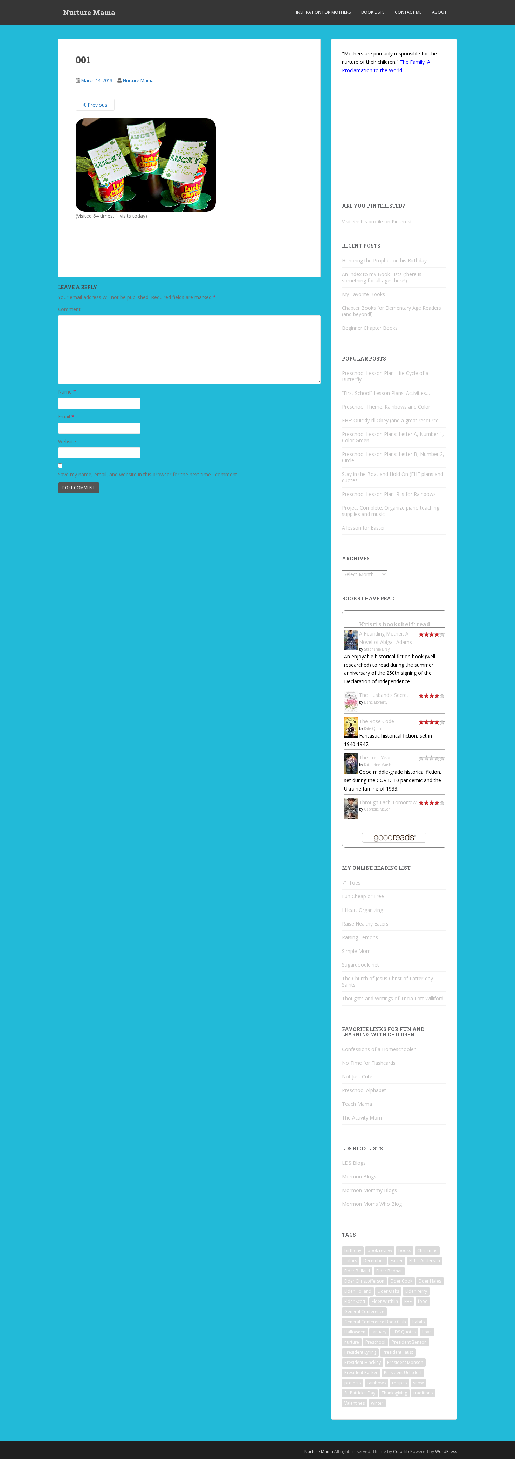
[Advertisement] (133, 239)
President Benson (409, 1342)
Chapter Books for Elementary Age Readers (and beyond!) (391, 310)
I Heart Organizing (362, 910)
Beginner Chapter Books (370, 327)
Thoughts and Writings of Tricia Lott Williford (393, 998)
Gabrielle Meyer (377, 809)
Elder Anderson (424, 1261)
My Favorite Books (363, 294)
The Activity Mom (362, 1117)
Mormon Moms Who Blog (372, 1204)
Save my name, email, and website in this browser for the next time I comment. (148, 474)
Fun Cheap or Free (363, 896)
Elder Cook (401, 1281)
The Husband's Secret (383, 695)
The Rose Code (376, 721)
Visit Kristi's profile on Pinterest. (377, 221)
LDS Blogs (354, 1162)
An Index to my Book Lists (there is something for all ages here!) (381, 277)
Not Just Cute (357, 1076)
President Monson (405, 1362)
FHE (408, 1301)
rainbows (376, 1383)
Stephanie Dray (377, 649)
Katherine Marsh (377, 764)
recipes (399, 1383)
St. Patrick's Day (359, 1393)
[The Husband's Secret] (351, 701)
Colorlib (401, 1451)
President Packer (361, 1373)
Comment (69, 309)
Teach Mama (357, 1104)
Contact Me (408, 12)
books (404, 1250)
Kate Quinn (374, 728)
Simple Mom (356, 951)
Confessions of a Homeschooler (379, 1049)
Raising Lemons (360, 937)
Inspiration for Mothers (323, 12)
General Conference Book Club (375, 1322)
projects (352, 1383)
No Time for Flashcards (369, 1063)
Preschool (375, 1342)
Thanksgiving (394, 1393)
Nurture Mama (89, 12)
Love (427, 1332)
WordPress (446, 1451)
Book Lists (372, 12)
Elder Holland (357, 1291)
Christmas (427, 1250)
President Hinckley (362, 1362)
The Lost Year (375, 757)
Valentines (354, 1403)
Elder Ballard (357, 1271)
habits (418, 1322)
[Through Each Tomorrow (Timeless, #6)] (351, 808)
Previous (96, 104)
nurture (351, 1342)
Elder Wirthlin (385, 1301)
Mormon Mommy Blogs (369, 1190)
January (379, 1332)
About (439, 12)
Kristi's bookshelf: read (394, 624)
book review (380, 1250)
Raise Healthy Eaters (365, 923)
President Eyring (360, 1352)
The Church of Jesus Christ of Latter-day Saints (387, 981)
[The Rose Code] (351, 727)
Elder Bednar (389, 1271)
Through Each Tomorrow (388, 802)
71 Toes (351, 882)
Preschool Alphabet (364, 1090)
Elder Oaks (388, 1291)
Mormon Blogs (359, 1176)
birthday (352, 1250)
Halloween (354, 1332)
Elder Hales (430, 1281)
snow (418, 1383)
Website (67, 441)
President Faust (398, 1352)
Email (66, 416)
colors (350, 1261)
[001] (146, 164)
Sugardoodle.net (360, 964)
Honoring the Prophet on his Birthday (384, 260)
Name (67, 391)
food (423, 1301)
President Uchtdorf (403, 1373)
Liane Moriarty (375, 702)
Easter (397, 1261)
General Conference (364, 1312)
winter (377, 1403)
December (373, 1261)
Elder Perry (416, 1291)
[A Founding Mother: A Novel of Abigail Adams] (351, 639)
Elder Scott (354, 1301)
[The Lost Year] (351, 763)
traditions (423, 1393)
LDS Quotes (404, 1332)
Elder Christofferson (364, 1281)
